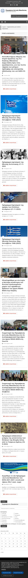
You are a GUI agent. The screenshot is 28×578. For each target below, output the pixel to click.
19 (9, 543)
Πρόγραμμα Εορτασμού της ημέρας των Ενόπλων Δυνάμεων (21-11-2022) (13, 207)
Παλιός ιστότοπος (16, 3)
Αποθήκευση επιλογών (7, 575)
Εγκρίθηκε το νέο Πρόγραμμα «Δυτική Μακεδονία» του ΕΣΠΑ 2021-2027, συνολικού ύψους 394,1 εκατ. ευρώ (13, 479)
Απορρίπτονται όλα (18, 572)
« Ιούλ (2, 552)
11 (5, 541)
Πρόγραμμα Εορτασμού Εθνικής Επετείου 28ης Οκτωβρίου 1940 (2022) (11, 241)
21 (17, 543)
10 (2, 541)
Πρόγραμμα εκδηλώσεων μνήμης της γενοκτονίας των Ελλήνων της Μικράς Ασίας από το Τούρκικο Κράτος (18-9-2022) (14, 440)
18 (5, 543)
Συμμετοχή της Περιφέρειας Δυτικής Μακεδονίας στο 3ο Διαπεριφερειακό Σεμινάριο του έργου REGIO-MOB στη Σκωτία (13, 337)
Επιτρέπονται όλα (6, 572)
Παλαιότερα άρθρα (5, 501)
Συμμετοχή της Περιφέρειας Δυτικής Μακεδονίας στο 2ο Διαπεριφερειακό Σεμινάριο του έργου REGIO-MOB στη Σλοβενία (13, 387)
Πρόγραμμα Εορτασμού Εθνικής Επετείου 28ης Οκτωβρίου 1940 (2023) (11, 118)
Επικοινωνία (7, 3)
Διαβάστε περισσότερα (10, 89)
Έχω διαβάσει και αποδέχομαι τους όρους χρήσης (13, 523)
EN (22, 3)
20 (13, 543)
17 (2, 543)
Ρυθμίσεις (3, 569)
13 (13, 541)
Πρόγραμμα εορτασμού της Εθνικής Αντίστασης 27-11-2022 (13, 164)
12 (9, 541)
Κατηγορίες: (4, 511)
